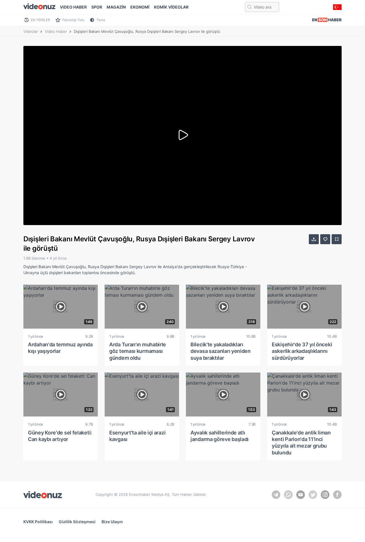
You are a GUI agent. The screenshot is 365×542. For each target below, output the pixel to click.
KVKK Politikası (38, 521)
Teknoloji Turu (73, 20)
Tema (100, 20)
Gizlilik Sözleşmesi (77, 521)
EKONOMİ (139, 7)
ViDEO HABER (73, 7)
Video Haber (56, 31)
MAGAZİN (116, 7)
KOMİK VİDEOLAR (171, 7)
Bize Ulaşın (112, 521)
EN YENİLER (40, 20)
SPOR (96, 7)
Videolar (30, 31)
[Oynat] (182, 135)
